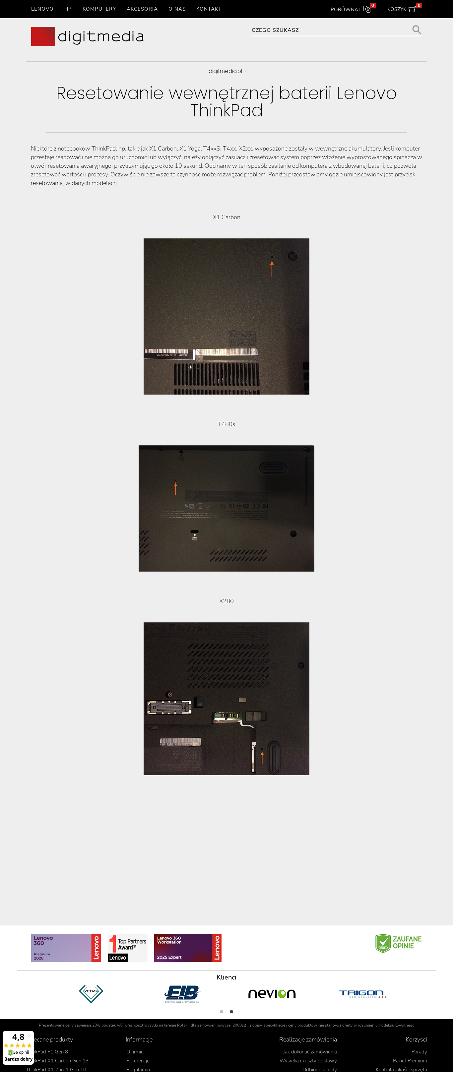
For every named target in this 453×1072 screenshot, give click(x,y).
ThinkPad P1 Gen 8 (47, 1051)
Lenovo (42, 9)
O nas (177, 9)
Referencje (138, 1060)
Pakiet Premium (410, 1060)
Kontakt (209, 9)
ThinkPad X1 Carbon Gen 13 (57, 1060)
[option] (91, 994)
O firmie (135, 1051)
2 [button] (231, 1011)
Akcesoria (142, 9)
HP (68, 9)
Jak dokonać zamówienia (310, 1051)
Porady (419, 1051)
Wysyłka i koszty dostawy (308, 1060)
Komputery (99, 9)
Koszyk (404, 8)
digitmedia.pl (225, 71)
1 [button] (221, 1011)
